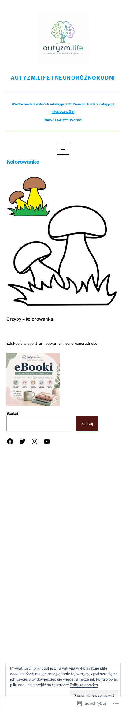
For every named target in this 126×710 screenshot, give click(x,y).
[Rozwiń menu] (63, 148)
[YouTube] (46, 441)
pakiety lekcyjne (69, 120)
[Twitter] (22, 441)
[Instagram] (34, 441)
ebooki (49, 120)
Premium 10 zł (83, 104)
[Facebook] (10, 441)
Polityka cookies (84, 684)
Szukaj (12, 413)
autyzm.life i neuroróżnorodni (63, 78)
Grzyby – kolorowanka (29, 319)
